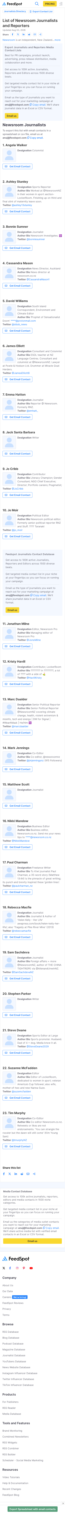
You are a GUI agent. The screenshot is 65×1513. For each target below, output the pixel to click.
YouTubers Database (14, 1361)
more (57, 39)
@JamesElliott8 (21, 372)
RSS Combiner (10, 1448)
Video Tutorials (11, 1477)
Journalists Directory (15, 11)
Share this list (12, 1167)
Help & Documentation (15, 1483)
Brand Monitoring (12, 1430)
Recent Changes (11, 1489)
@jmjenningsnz (35, 760)
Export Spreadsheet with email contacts (33, 1509)
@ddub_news (19, 324)
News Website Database (16, 1367)
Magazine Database (13, 1349)
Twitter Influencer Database (18, 1379)
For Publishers (10, 1401)
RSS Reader (9, 1407)
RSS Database (10, 1331)
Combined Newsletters (15, 1436)
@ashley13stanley (22, 205)
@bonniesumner (36, 239)
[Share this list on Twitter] (18, 34)
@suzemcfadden (21, 1091)
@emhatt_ (32, 410)
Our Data (7, 1291)
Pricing (50, 3)
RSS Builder (9, 1454)
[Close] (63, 1503)
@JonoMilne (34, 639)
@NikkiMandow (21, 840)
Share (6, 34)
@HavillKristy (34, 677)
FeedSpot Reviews (12, 1302)
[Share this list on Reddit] (29, 34)
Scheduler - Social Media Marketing (22, 1460)
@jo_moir (17, 530)
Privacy (6, 1308)
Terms (5, 1314)
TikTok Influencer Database (18, 1384)
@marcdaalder (20, 726)
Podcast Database (12, 1343)
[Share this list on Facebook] (12, 34)
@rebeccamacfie (21, 930)
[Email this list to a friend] (35, 34)
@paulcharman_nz (22, 885)
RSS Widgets (9, 1442)
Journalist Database (13, 1355)
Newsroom (9, 39)
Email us (11, 115)
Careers (14, 1297)
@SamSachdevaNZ (23, 972)
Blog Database (10, 1337)
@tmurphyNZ (19, 1140)
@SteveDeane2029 (38, 1046)
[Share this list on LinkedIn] (23, 34)
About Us (7, 1285)
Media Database (11, 1413)
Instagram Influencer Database (19, 1373)
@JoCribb (17, 488)
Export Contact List (42, 11)
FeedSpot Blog (10, 1494)
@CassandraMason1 (38, 279)
